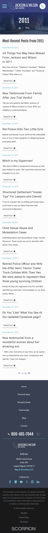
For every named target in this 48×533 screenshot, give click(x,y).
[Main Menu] (4, 6)
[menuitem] (24, 512)
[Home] (23, 6)
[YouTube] (21, 482)
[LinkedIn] (38, 482)
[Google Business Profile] (15, 482)
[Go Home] (19, 28)
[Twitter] (26, 482)
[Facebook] (10, 482)
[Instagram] (32, 482)
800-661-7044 (22, 434)
